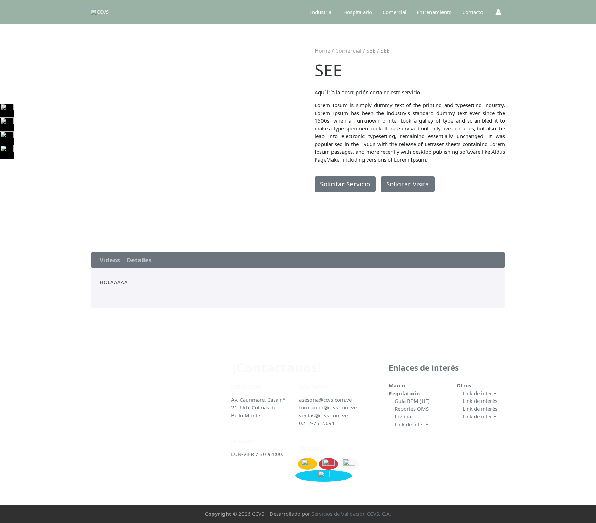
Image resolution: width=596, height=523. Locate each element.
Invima (403, 416)
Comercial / (350, 51)
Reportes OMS (412, 408)
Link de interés (412, 424)
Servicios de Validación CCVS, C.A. (351, 513)
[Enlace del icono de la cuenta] (498, 12)
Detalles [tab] (139, 260)
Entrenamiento (434, 12)
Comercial (394, 12)
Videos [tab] (110, 260)
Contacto (472, 12)
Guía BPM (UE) (412, 400)
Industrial (321, 12)
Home (322, 51)
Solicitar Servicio (345, 184)
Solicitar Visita (407, 184)
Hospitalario (357, 12)
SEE (371, 51)
